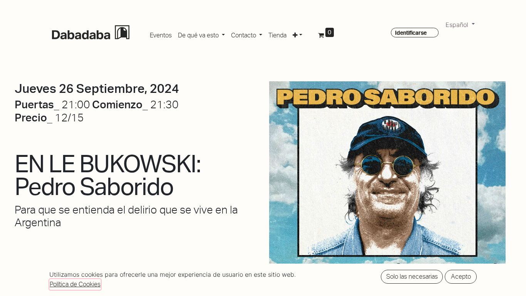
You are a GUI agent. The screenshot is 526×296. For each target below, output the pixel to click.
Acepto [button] (461, 276)
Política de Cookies (75, 284)
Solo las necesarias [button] (412, 276)
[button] (297, 34)
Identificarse (411, 33)
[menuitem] (161, 34)
